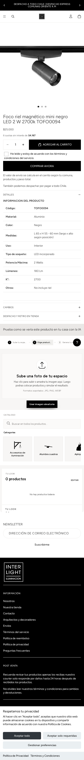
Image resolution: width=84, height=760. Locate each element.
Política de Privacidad (16, 755)
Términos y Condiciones (45, 755)
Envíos (7, 626)
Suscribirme (42, 544)
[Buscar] (13, 16)
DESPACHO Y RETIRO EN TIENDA (21, 316)
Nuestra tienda (12, 607)
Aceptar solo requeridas (62, 735)
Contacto (9, 613)
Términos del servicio (16, 632)
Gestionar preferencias (42, 745)
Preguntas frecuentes (16, 650)
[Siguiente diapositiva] (79, 5)
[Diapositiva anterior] (4, 5)
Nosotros (9, 601)
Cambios (8, 307)
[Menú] (4, 16)
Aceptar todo (22, 735)
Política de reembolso (16, 638)
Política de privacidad (16, 644)
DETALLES (8, 194)
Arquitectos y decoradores (19, 619)
